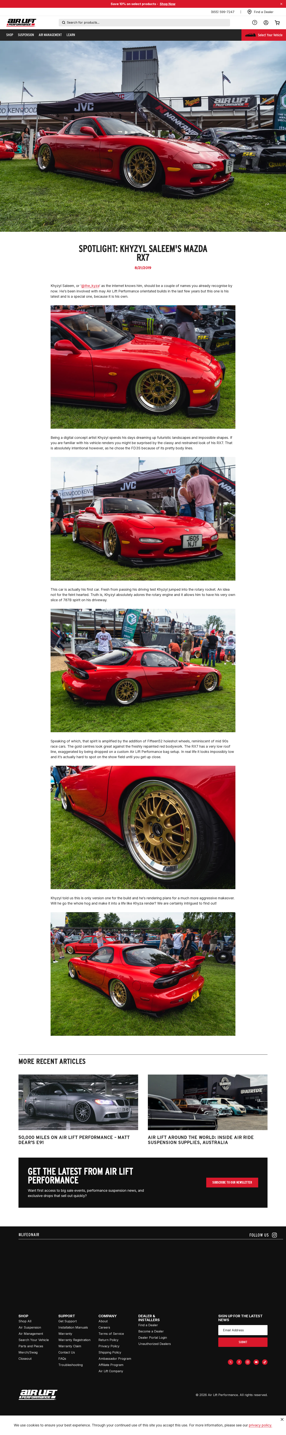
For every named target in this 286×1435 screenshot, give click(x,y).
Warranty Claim (69, 1346)
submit (243, 1342)
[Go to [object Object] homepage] (38, 1395)
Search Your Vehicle (33, 1340)
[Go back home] (21, 23)
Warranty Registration (74, 1340)
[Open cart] (277, 22)
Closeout (25, 1359)
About (103, 1321)
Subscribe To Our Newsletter (232, 1182)
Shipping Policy (109, 1352)
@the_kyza (90, 286)
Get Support (67, 1321)
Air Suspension (29, 1327)
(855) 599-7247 (222, 12)
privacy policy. (260, 1425)
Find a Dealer (148, 1325)
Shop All (24, 1321)
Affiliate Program (110, 1365)
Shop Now (167, 4)
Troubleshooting (70, 1365)
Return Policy (108, 1340)
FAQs (62, 1359)
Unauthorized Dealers (154, 1344)
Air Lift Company (110, 1371)
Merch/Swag (28, 1352)
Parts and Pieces (30, 1346)
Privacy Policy (108, 1346)
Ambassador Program (114, 1359)
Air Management (30, 1334)
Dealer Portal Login (152, 1337)
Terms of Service (111, 1334)
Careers (104, 1327)
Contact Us (66, 1352)
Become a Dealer (151, 1331)
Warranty (65, 1334)
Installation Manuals (73, 1327)
